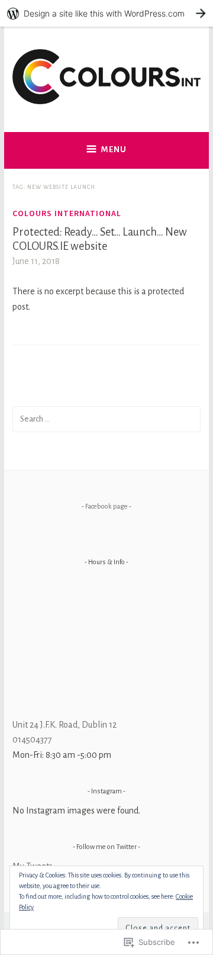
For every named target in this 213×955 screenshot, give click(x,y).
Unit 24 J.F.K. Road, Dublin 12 (64, 724)
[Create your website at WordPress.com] (106, 13)
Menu (114, 149)
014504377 (32, 739)
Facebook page (106, 506)
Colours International (66, 213)
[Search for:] (106, 418)
